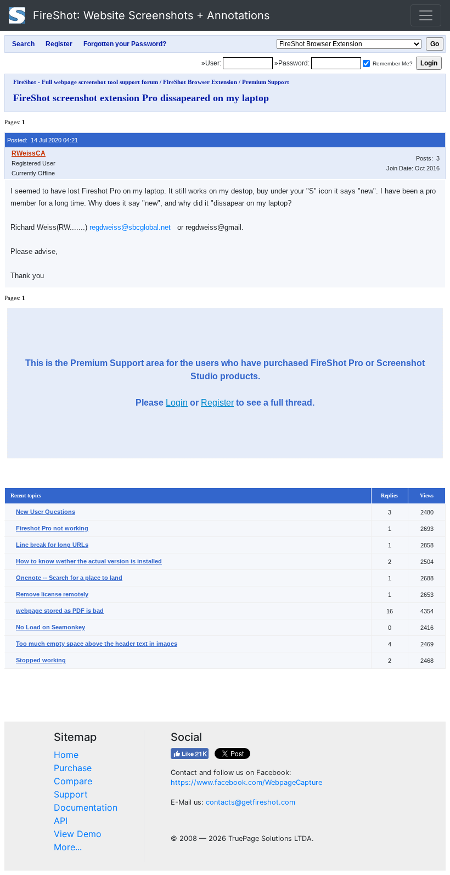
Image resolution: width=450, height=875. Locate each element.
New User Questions (45, 511)
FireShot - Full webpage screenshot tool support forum (85, 82)
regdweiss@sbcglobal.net (130, 227)
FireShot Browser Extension (200, 82)
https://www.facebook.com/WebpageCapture (246, 782)
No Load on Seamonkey (50, 627)
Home (66, 754)
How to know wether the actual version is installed (89, 561)
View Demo (78, 833)
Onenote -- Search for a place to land (69, 577)
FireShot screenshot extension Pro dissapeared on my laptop (141, 97)
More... (68, 846)
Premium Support (265, 82)
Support (71, 794)
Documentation (85, 807)
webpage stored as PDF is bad (60, 610)
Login (177, 402)
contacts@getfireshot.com (250, 802)
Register (217, 402)
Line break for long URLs (52, 544)
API (61, 820)
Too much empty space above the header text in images (96, 643)
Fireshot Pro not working (52, 528)
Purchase (73, 767)
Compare (73, 781)
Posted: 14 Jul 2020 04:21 (42, 140)
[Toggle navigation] (425, 15)
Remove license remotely (52, 594)
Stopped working (41, 660)
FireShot (149, 15)
